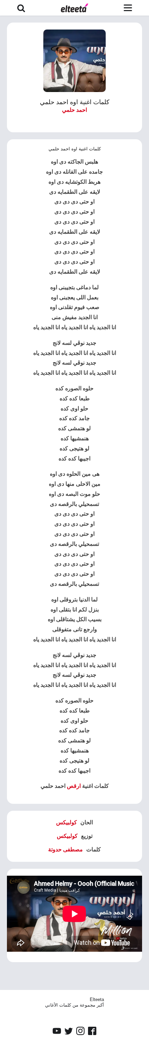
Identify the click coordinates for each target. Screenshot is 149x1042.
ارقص (74, 786)
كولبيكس (66, 822)
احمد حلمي (74, 110)
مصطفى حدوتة (65, 849)
